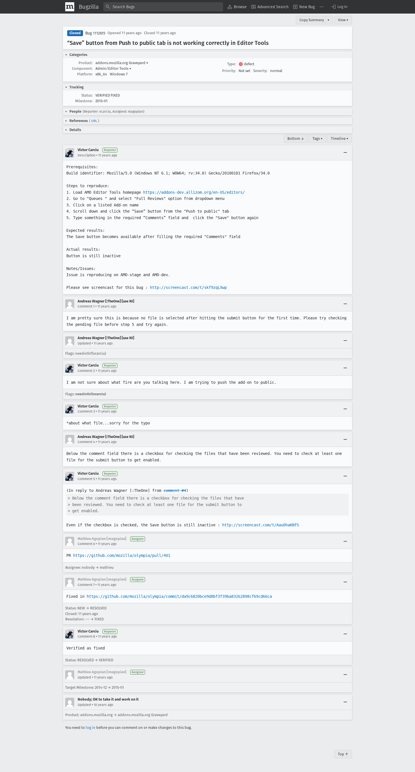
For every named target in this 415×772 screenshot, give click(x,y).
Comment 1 (86, 306)
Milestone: (84, 101)
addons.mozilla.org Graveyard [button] (121, 63)
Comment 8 (86, 636)
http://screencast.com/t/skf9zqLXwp (188, 287)
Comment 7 (86, 585)
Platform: (85, 74)
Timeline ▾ (339, 138)
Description (86, 155)
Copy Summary (312, 20)
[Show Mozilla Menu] (69, 6)
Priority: (229, 71)
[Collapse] (345, 152)
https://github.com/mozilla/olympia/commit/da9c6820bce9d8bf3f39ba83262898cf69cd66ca (179, 596)
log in (90, 727)
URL (94, 121)
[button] (339, 6)
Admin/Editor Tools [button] (113, 68)
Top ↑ (343, 754)
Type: (231, 64)
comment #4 (174, 490)
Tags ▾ (318, 138)
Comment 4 (86, 442)
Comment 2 (86, 371)
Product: (85, 63)
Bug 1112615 (95, 33)
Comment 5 (86, 479)
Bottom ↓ (295, 138)
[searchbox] (163, 6)
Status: (87, 95)
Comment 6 (86, 544)
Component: (82, 68)
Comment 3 (86, 411)
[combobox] (163, 6)
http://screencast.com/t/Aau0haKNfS (260, 525)
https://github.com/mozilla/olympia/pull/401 (121, 555)
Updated (84, 343)
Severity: (260, 71)
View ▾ (343, 20)
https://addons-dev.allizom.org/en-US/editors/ (194, 192)
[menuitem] (237, 6)
